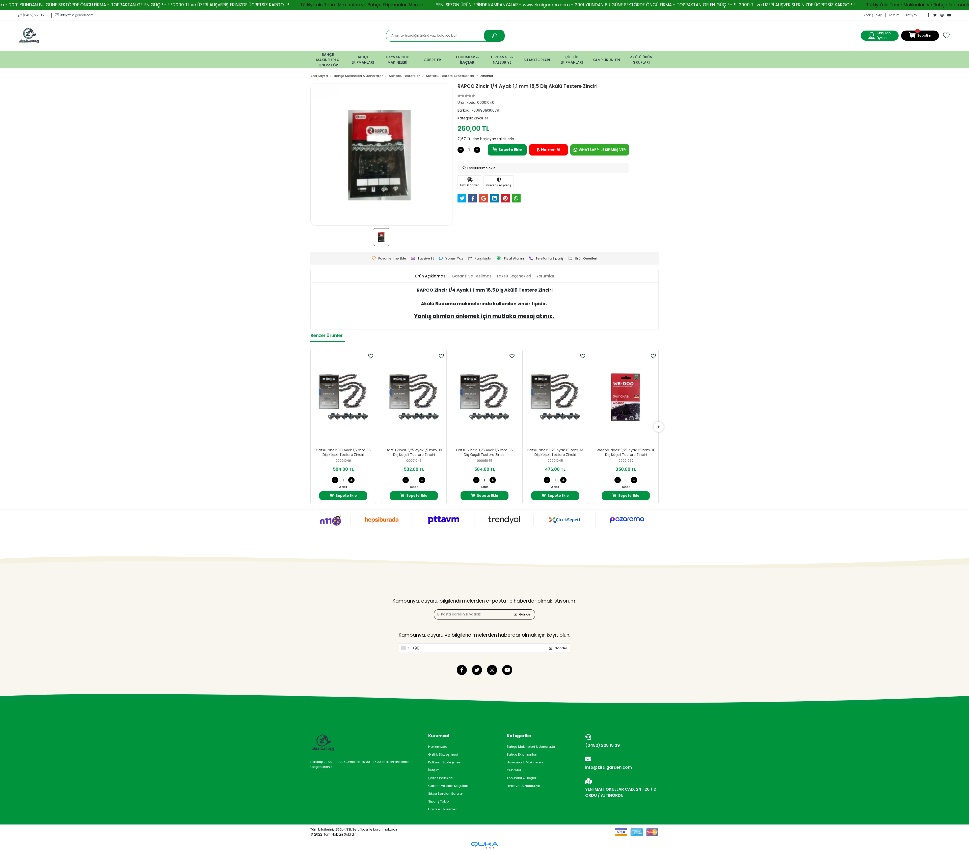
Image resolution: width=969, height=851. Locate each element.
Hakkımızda (437, 746)
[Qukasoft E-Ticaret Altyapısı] (484, 845)
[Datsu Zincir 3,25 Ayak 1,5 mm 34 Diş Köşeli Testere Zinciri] (555, 398)
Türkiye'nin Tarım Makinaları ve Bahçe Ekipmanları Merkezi (362, 5)
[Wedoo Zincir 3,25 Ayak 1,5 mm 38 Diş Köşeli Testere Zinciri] (626, 398)
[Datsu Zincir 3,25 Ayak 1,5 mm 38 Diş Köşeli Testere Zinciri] (414, 398)
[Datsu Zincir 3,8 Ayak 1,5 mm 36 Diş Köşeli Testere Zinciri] (343, 398)
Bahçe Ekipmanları (522, 754)
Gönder (525, 614)
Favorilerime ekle (481, 168)
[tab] (431, 276)
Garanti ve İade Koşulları (448, 785)
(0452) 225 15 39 (602, 745)
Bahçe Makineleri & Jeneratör (531, 746)
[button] (920, 36)
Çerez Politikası (440, 778)
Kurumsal (438, 736)
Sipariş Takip (872, 15)
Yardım (894, 15)
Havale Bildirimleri (442, 809)
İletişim (911, 15)
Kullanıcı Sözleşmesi (444, 762)
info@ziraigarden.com (608, 767)
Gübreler (514, 770)
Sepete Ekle (510, 149)
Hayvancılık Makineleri (525, 762)
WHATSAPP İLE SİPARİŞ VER (602, 149)
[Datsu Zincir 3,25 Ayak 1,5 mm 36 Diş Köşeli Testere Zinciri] (484, 398)
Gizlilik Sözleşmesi (443, 754)
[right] (658, 426)
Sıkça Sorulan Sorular (445, 793)
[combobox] (405, 648)
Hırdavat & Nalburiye (523, 785)
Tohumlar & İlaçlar (521, 778)
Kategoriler (519, 736)
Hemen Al (550, 149)
